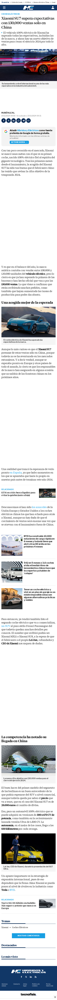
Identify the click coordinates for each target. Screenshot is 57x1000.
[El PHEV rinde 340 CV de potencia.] (47, 903)
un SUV (5, 626)
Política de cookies (36, 985)
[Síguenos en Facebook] (21, 977)
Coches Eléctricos (10, 14)
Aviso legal (25, 985)
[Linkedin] (13, 120)
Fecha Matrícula (49, 985)
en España (16, 472)
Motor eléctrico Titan (41, 2)
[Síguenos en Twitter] (26, 977)
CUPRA (28, 2)
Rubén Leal (8, 113)
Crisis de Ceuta (16, 2)
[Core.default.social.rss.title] (35, 977)
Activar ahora (18, 142)
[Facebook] (3, 120)
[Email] (28, 120)
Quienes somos (5, 985)
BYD (12, 890)
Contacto (16, 984)
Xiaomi (4, 927)
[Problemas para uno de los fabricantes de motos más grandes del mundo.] (47, 493)
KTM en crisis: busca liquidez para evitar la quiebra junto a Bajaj (18, 494)
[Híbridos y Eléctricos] (28, 971)
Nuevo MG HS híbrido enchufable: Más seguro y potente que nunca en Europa (18, 906)
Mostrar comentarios (28, 936)
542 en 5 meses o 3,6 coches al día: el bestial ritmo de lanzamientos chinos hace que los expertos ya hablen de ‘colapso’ (39, 568)
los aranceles (39, 507)
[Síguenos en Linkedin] (30, 977)
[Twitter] (8, 120)
